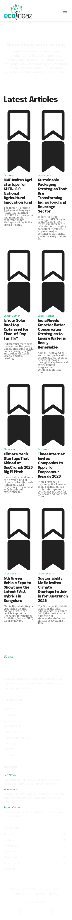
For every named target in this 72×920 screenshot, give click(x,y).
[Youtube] (57, 911)
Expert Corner (12, 315)
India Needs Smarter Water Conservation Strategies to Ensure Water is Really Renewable (52, 334)
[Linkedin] (32, 911)
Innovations (44, 175)
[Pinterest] (40, 911)
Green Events (12, 573)
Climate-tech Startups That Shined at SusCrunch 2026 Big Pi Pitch (18, 463)
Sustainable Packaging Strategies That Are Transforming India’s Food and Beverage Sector (34, 798)
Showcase (9, 449)
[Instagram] (23, 911)
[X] (48, 911)
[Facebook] (15, 911)
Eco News (9, 175)
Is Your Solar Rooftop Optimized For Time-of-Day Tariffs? (16, 330)
